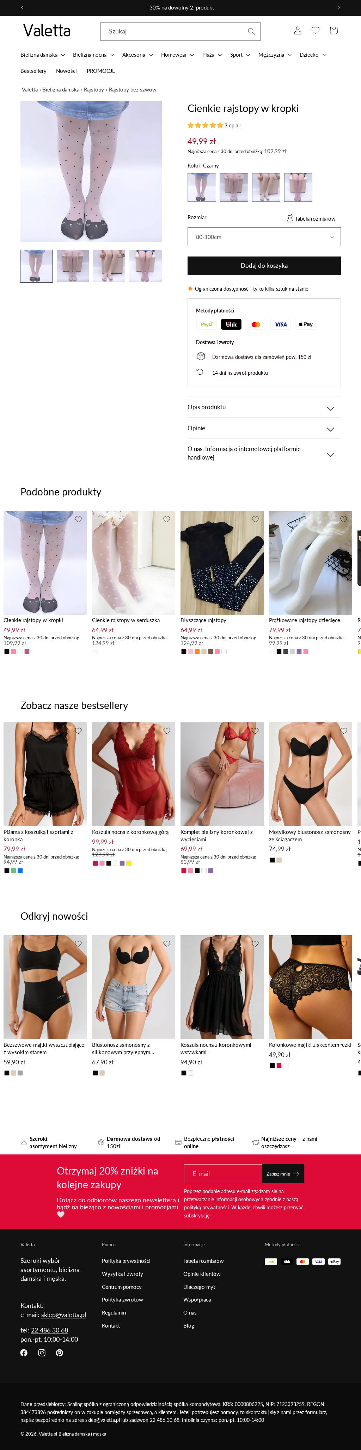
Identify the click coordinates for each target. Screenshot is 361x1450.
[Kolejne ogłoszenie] (339, 7)
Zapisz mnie (278, 1174)
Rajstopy (94, 89)
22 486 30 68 (49, 1330)
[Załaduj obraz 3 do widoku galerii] (109, 266)
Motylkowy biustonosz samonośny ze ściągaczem (310, 835)
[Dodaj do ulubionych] (78, 519)
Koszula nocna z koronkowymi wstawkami (215, 1048)
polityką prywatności (206, 1207)
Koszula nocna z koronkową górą (130, 832)
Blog (188, 1325)
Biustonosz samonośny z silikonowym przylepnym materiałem (121, 1048)
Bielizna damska (60, 89)
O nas (190, 1312)
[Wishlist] (316, 30)
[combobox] (181, 32)
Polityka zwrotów (122, 1299)
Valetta (30, 89)
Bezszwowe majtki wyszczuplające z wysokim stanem (44, 1048)
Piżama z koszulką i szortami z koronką (38, 835)
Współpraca (197, 1299)
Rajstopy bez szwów (133, 89)
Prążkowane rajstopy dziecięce (304, 620)
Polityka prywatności (126, 1261)
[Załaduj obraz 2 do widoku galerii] (73, 266)
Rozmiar (197, 217)
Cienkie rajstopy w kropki (33, 620)
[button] (42, 54)
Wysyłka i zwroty (122, 1274)
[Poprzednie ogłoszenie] (22, 7)
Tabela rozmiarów (315, 218)
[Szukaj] (252, 31)
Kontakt (111, 1325)
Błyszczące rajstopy (203, 620)
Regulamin (114, 1312)
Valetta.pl (48, 1434)
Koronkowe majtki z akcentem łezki (310, 1044)
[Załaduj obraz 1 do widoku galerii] (36, 266)
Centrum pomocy (122, 1287)
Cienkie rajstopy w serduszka (126, 620)
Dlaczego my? (199, 1287)
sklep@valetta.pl (63, 1314)
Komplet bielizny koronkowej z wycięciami (216, 835)
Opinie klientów (202, 1274)
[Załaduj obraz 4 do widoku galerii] (145, 266)
